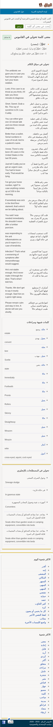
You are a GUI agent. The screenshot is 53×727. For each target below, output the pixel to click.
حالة (43, 329)
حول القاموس (19, 12)
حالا (43, 374)
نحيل (43, 356)
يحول (43, 338)
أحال (43, 445)
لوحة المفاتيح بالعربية (39, 12)
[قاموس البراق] (45, 5)
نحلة (43, 347)
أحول (43, 454)
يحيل (43, 400)
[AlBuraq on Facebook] (4, 723)
